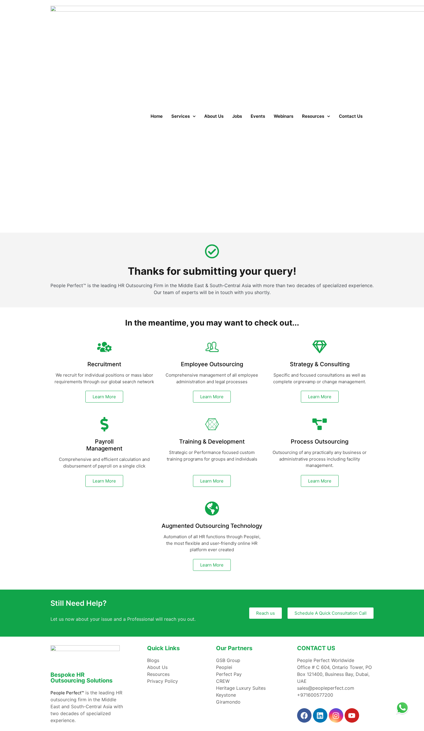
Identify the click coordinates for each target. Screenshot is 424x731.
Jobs (237, 116)
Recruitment (104, 364)
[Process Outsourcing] (319, 424)
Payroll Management (104, 445)
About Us (214, 116)
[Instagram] (336, 715)
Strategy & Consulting (320, 364)
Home (157, 116)
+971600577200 (315, 695)
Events (258, 116)
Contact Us (351, 116)
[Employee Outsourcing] (212, 347)
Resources (313, 116)
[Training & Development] (212, 424)
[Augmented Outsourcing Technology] (212, 508)
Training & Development (212, 441)
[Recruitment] (104, 347)
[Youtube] (352, 715)
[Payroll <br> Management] (104, 424)
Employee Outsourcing (212, 364)
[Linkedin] (320, 715)
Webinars (283, 116)
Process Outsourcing (319, 441)
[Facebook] (304, 715)
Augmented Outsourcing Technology (212, 525)
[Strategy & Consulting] (319, 347)
